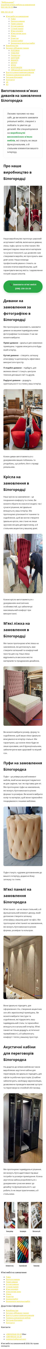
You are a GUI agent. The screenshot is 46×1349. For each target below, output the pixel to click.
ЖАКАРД (14, 60)
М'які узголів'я (12, 1289)
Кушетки (15, 38)
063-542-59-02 (7, 7)
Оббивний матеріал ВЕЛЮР (23, 70)
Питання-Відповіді (14, 77)
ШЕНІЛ (14, 62)
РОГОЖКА (15, 50)
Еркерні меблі (17, 40)
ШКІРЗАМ (15, 57)
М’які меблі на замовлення (17, 16)
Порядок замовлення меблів (18, 75)
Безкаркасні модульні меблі (23, 43)
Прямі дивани (17, 23)
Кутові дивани (17, 26)
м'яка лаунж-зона (13, 1291)
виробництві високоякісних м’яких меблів (19, 136)
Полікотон (15, 55)
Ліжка (13, 36)
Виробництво (12, 45)
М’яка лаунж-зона (18, 33)
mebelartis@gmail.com (16, 1339)
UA (7, 82)
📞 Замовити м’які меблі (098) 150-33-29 (23, 286)
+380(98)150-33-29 (14, 1336)
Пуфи (13, 19)
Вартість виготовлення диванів (20, 72)
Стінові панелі (17, 28)
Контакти (10, 79)
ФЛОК (13, 65)
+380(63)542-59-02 (14, 1334)
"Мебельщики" (18, 3)
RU (7, 84)
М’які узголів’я (17, 31)
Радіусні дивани (18, 21)
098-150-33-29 (7, 12)
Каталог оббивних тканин (17, 48)
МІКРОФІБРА (16, 67)
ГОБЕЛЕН (15, 53)
